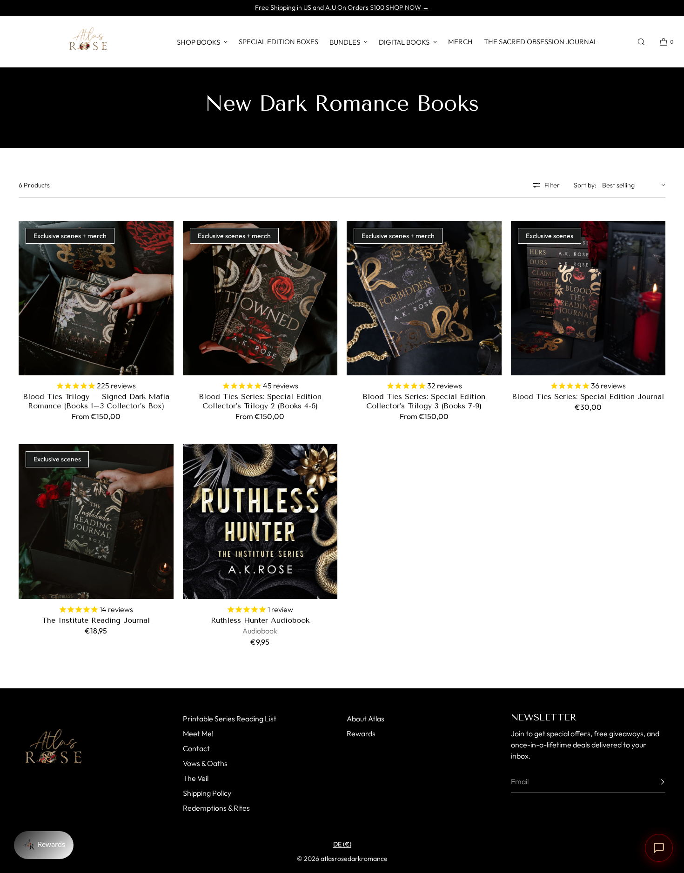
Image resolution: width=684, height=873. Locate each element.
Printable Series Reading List (229, 718)
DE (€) (342, 844)
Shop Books (198, 42)
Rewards (361, 733)
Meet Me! (198, 733)
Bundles (344, 42)
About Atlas (365, 718)
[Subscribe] (653, 782)
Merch (460, 41)
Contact (196, 748)
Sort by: (585, 185)
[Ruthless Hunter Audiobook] (260, 521)
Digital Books (404, 42)
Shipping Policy (207, 793)
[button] (641, 41)
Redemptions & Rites (216, 808)
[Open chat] (659, 848)
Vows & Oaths (205, 763)
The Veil (195, 778)
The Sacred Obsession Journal (540, 41)
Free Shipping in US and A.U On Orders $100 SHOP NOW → (342, 7)
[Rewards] (44, 845)
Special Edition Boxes (278, 41)
